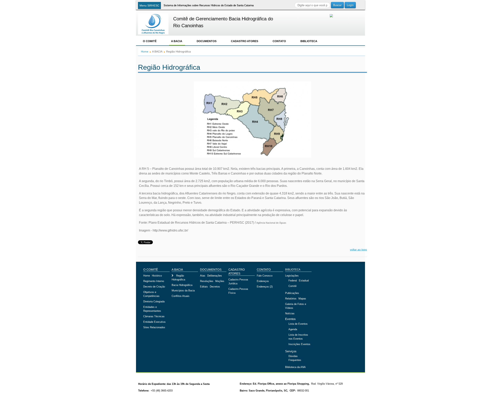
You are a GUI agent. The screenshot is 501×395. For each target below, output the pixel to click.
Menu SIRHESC (149, 5)
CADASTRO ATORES (244, 41)
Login (350, 5)
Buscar (337, 5)
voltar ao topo (358, 249)
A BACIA (176, 41)
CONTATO (279, 41)
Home (144, 51)
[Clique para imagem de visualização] (252, 119)
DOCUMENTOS (206, 41)
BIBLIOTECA (308, 41)
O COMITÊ (150, 41)
